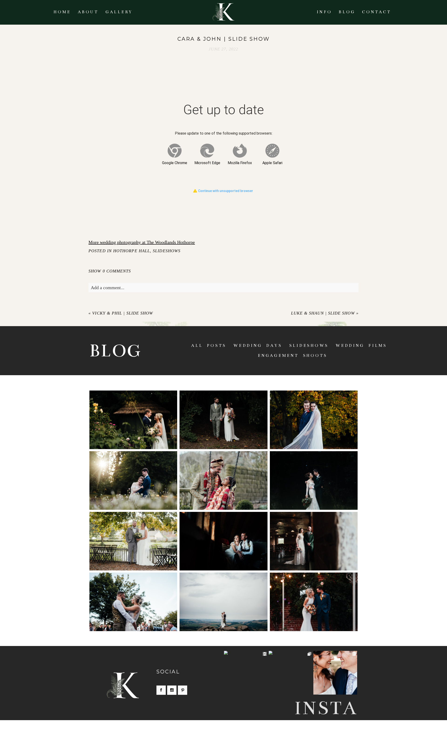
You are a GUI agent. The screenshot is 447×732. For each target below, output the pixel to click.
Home (62, 12)
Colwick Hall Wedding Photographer (133, 474)
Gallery (119, 12)
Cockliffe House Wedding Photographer (133, 595)
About (88, 12)
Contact (376, 12)
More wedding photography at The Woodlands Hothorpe (141, 242)
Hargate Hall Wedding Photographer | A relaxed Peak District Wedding (222, 413)
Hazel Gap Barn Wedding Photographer (313, 474)
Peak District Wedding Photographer (223, 595)
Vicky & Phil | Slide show (122, 313)
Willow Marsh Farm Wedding (223, 534)
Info (324, 12)
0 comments (109, 271)
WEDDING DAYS (257, 345)
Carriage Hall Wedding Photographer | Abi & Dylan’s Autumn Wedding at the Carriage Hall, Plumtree (313, 413)
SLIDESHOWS (166, 250)
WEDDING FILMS (361, 345)
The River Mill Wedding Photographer (133, 535)
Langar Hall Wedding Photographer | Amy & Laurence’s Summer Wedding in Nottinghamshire (133, 413)
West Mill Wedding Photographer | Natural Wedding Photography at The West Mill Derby (313, 535)
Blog (347, 12)
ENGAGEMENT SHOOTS (292, 355)
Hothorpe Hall (131, 250)
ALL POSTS (208, 345)
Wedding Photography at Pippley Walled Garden (313, 595)
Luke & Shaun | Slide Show (323, 313)
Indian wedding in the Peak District (223, 474)
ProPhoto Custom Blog (268, 726)
